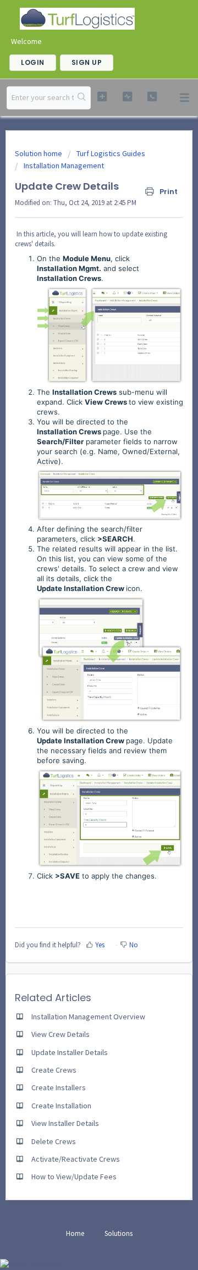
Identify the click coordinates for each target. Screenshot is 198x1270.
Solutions (119, 1233)
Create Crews (53, 1070)
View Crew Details (60, 1034)
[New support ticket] (102, 96)
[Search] (82, 98)
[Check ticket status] (127, 96)
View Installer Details (65, 1123)
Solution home (39, 153)
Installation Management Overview (88, 1016)
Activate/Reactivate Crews (75, 1159)
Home (75, 1233)
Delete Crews (53, 1141)
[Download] (78, 641)
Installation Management (64, 165)
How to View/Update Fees (74, 1176)
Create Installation (61, 1106)
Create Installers (58, 1087)
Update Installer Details (69, 1052)
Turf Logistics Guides (110, 153)
